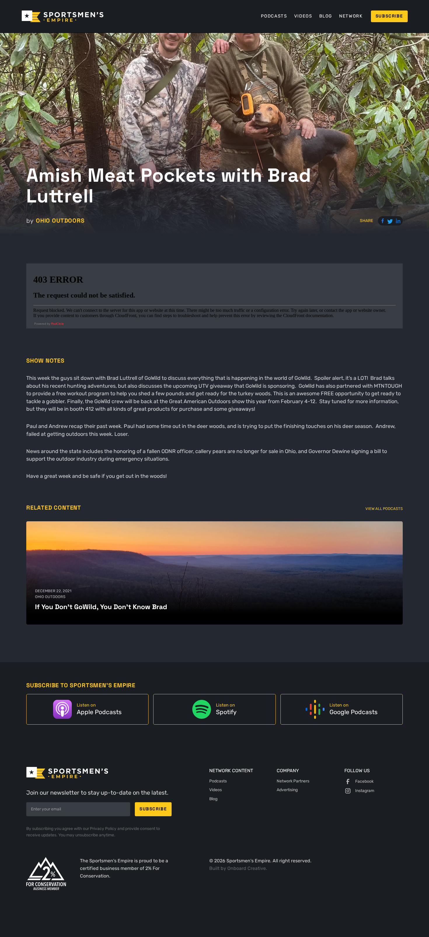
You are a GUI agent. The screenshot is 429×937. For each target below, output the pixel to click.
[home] (63, 16)
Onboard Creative (246, 868)
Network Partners (293, 781)
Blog (325, 16)
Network (350, 16)
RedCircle (57, 323)
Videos (303, 16)
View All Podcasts (384, 508)
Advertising (287, 789)
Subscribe (389, 16)
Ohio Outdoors (60, 220)
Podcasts (274, 16)
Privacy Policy (103, 828)
